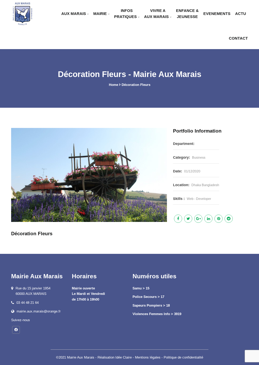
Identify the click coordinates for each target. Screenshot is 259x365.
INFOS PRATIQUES (125, 13)
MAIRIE (100, 14)
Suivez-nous (20, 320)
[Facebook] (16, 330)
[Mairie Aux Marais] (28, 13)
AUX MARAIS (73, 14)
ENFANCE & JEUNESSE (187, 13)
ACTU (240, 14)
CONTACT (238, 38)
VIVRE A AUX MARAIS (156, 13)
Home (113, 85)
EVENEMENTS (216, 14)
